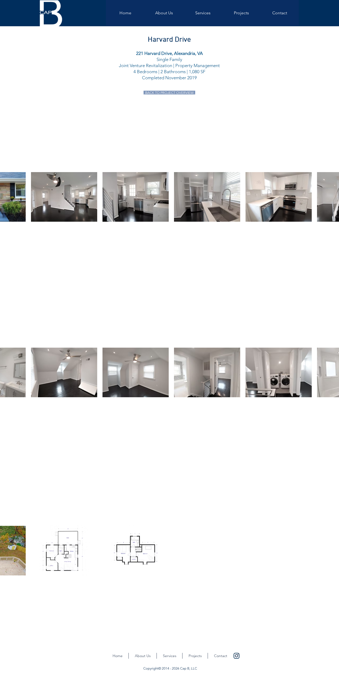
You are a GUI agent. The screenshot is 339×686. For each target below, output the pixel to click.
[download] (236, 656)
